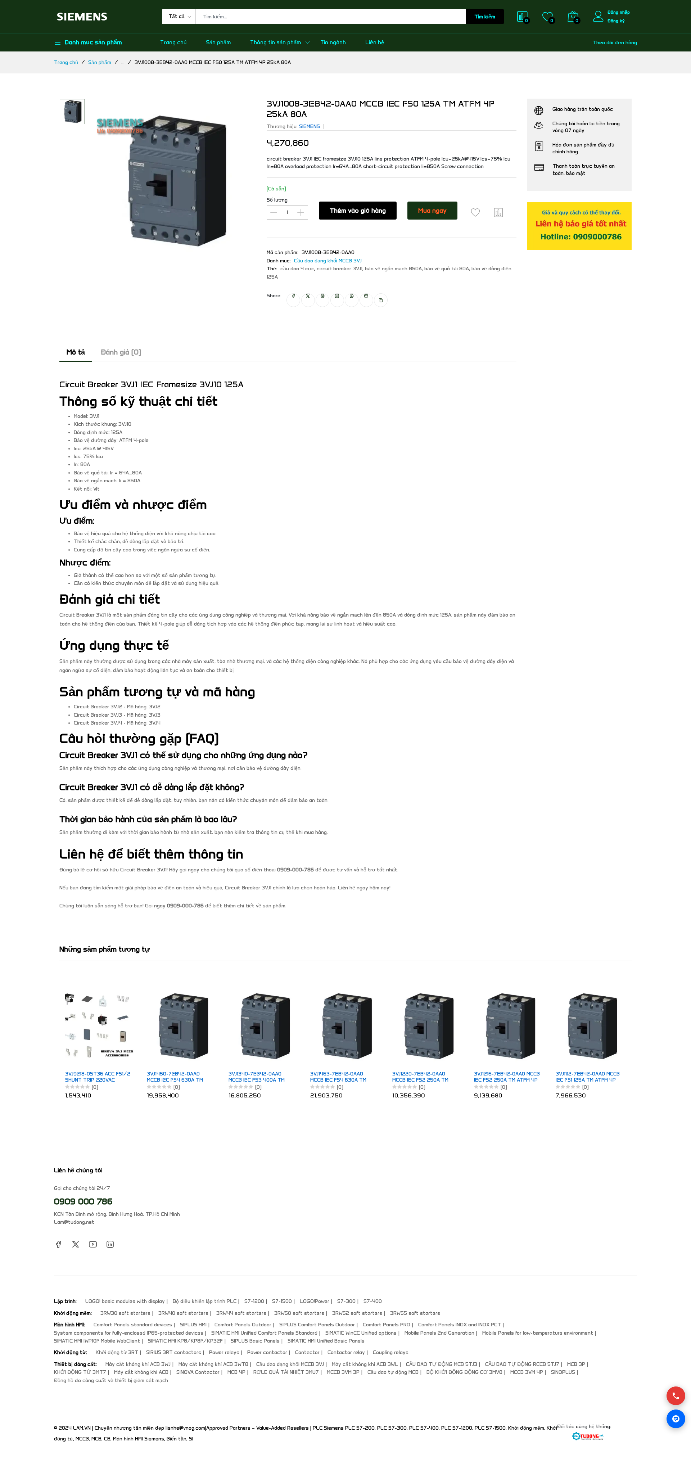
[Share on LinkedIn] (337, 300)
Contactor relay (346, 1352)
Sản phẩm (218, 42)
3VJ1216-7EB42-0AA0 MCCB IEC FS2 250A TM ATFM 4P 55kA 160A (507, 1077)
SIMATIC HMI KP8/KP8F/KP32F (185, 1341)
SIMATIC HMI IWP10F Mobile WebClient (97, 1341)
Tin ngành (333, 42)
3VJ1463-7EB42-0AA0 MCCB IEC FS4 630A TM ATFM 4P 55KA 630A (338, 1077)
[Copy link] (380, 300)
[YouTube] (93, 1244)
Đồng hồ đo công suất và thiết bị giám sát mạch (111, 1380)
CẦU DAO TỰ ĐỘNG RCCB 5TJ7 (522, 1364)
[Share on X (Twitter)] (308, 300)
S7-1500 (282, 1301)
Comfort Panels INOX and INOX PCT (459, 1325)
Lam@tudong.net (74, 1222)
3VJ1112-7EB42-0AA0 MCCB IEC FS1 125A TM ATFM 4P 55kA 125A (588, 1077)
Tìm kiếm (484, 17)
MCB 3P (576, 1364)
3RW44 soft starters (241, 1313)
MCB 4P (236, 1372)
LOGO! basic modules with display (125, 1301)
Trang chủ (173, 42)
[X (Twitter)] (75, 1244)
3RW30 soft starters (125, 1313)
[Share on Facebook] (293, 300)
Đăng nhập (619, 12)
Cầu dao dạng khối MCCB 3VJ (328, 261)
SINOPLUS (563, 1372)
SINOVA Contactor (198, 1372)
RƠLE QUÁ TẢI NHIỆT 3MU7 (286, 1372)
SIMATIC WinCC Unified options (361, 1333)
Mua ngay (432, 211)
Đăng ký (616, 20)
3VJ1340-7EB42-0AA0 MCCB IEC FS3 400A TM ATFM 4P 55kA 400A (257, 1077)
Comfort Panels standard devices (133, 1325)
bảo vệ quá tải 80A (446, 269)
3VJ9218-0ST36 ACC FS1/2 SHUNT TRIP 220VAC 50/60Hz (97, 1077)
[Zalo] (676, 1418)
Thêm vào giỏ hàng (358, 211)
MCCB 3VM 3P (343, 1372)
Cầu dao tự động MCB (393, 1372)
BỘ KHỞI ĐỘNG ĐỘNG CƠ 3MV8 (464, 1372)
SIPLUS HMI (193, 1325)
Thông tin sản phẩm (275, 42)
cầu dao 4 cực (297, 269)
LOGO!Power (314, 1301)
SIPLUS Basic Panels (255, 1341)
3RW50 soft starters (299, 1313)
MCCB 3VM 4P (526, 1372)
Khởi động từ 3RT (117, 1352)
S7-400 (372, 1301)
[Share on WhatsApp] (351, 300)
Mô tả (76, 352)
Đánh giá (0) (121, 352)
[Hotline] (676, 1395)
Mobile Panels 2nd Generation (439, 1333)
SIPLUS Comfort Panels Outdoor (317, 1325)
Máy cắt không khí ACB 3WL (365, 1364)
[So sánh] (498, 212)
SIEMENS (309, 126)
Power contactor (267, 1352)
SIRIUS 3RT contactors (173, 1352)
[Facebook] (58, 1244)
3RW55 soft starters (415, 1313)
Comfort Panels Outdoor (242, 1325)
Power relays (224, 1352)
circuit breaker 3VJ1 (339, 269)
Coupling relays (390, 1352)
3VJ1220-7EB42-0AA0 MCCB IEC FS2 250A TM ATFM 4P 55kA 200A (420, 1077)
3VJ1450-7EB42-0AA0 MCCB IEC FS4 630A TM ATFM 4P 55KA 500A (175, 1077)
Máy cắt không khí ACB (141, 1372)
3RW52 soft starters (357, 1313)
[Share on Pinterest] (322, 300)
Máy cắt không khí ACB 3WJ (138, 1364)
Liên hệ (374, 42)
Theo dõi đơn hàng (615, 43)
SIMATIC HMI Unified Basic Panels (326, 1341)
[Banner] (579, 226)
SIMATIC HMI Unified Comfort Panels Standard (264, 1333)
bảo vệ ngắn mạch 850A (393, 269)
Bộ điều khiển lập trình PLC (204, 1301)
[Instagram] (110, 1244)
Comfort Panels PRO (386, 1325)
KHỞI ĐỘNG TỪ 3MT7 (80, 1372)
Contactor (307, 1352)
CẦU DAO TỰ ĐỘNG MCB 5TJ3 (441, 1364)
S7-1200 (254, 1301)
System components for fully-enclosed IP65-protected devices (128, 1333)
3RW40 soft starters (183, 1313)
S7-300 (346, 1301)
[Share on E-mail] (366, 300)
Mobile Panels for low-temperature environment (537, 1333)
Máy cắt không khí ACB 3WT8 (213, 1364)
